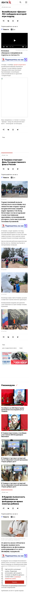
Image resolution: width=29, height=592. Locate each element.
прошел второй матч (20, 64)
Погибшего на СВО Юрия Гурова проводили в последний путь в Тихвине (12, 409)
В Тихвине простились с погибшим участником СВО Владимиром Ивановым (13, 434)
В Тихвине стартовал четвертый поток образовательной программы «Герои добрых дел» (14, 460)
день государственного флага (9, 348)
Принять (14, 582)
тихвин (21, 348)
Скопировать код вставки (22, 50)
